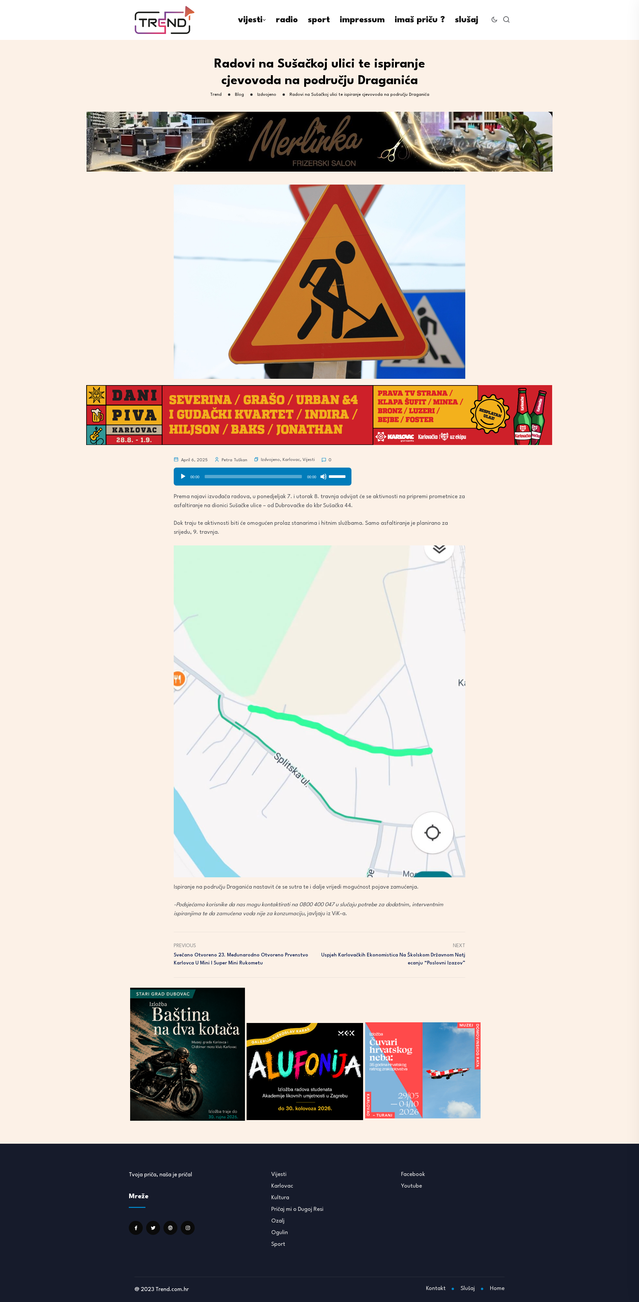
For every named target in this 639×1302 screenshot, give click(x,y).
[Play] (183, 476)
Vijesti (309, 460)
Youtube (411, 1186)
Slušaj (468, 1288)
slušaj (466, 20)
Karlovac (291, 460)
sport (319, 20)
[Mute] (323, 476)
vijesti (250, 20)
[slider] (253, 476)
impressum (362, 20)
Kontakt (436, 1288)
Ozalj (278, 1221)
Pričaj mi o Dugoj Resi (297, 1209)
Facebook (413, 1174)
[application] (262, 474)
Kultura (280, 1198)
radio (287, 20)
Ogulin (279, 1232)
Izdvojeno (270, 460)
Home (497, 1288)
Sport (278, 1244)
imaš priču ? (420, 20)
